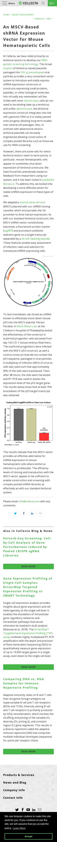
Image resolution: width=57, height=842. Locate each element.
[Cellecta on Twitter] (17, 810)
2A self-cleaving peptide (35, 238)
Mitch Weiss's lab (27, 326)
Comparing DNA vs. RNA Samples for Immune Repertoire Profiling (23, 683)
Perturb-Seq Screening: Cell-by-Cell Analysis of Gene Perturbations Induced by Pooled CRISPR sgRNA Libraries (27, 546)
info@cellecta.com (29, 501)
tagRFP (8, 230)
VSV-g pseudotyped (32, 72)
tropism (8, 68)
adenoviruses (24, 108)
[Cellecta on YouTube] (28, 810)
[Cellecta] (28, 3)
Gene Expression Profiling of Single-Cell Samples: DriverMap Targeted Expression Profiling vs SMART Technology (27, 586)
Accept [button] (28, 836)
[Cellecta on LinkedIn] (34, 810)
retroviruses (31, 100)
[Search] (44, 3)
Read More (28, 566)
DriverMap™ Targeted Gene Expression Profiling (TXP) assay (28, 633)
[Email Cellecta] (39, 810)
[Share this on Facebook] (23, 513)
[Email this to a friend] (40, 513)
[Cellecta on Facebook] (22, 810)
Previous (39, 18)
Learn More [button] (19, 828)
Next (49, 18)
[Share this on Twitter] (15, 513)
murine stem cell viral (32, 202)
